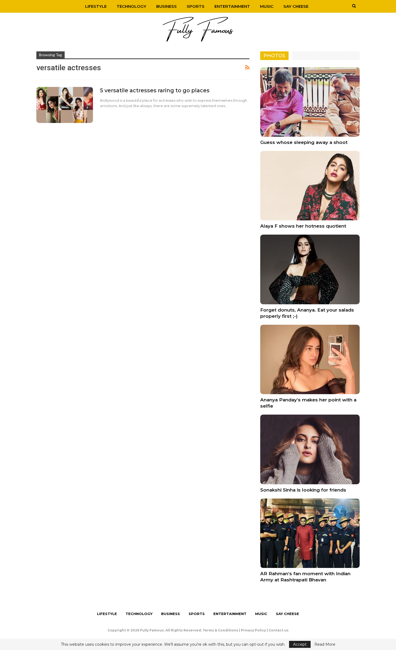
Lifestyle (96, 6)
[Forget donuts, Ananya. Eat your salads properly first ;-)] (310, 269)
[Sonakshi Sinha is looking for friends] (310, 449)
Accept (300, 644)
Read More (324, 644)
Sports (195, 6)
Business (166, 6)
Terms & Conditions (220, 630)
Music (266, 6)
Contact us (279, 630)
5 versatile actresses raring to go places (155, 90)
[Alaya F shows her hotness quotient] (310, 185)
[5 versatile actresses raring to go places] (64, 105)
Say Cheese (295, 6)
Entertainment (232, 6)
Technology (131, 6)
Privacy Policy (253, 630)
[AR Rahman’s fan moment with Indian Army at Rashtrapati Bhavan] (310, 533)
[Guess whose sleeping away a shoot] (310, 102)
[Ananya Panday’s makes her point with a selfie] (310, 359)
